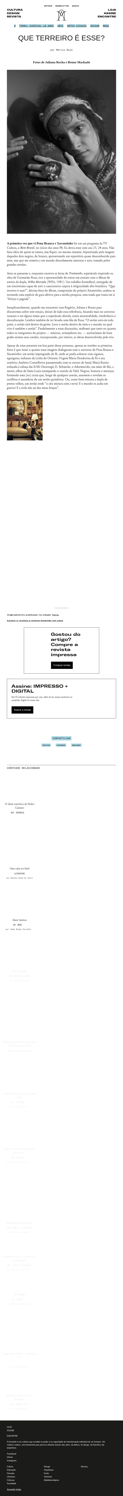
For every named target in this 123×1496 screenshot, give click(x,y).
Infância (20, 812)
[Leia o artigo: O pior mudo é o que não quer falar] (19, 1072)
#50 (8, 1265)
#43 (12, 1157)
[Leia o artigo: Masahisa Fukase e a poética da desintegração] (19, 1244)
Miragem (20, 1157)
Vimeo (10, 1457)
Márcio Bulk (64, 49)
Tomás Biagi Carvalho (20, 929)
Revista (14, 16)
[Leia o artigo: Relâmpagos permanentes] (19, 1192)
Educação (11, 1470)
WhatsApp (76, 745)
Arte (60, 25)
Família (16, 1265)
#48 (8, 1227)
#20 (10, 976)
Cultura (15, 9)
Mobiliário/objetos (51, 1480)
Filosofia (10, 1473)
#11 (12, 1102)
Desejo (17, 976)
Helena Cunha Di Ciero (22, 878)
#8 (14, 925)
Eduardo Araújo (21, 980)
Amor (19, 925)
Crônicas (11, 1480)
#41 (12, 1404)
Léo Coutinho (20, 1107)
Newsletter (62, 6)
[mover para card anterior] (113, 768)
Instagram (11, 1460)
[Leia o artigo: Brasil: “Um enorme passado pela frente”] (19, 1127)
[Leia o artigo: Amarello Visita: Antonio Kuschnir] (19, 1381)
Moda (106, 25)
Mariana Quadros (22, 1232)
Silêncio (20, 1102)
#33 (12, 812)
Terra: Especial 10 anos (36, 25)
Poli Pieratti (20, 1409)
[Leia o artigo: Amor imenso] (19, 898)
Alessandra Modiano (20, 1304)
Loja (112, 9)
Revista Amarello (20, 1270)
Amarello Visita (14, 1489)
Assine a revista (22, 710)
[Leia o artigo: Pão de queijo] (19, 949)
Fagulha (19, 1404)
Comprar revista (61, 665)
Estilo (46, 1473)
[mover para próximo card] (115, 768)
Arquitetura (48, 1470)
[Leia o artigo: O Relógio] (19, 1282)
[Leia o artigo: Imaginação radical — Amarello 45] (19, 1328)
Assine (110, 13)
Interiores (48, 1477)
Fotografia (26, 1265)
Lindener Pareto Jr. (20, 1162)
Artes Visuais (77, 25)
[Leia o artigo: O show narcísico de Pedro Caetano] (19, 786)
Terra (55, 615)
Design (13, 13)
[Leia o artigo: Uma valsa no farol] (19, 841)
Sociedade (11, 1483)
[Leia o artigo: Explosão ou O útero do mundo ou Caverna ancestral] (19, 1011)
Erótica (16, 1227)
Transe (19, 1299)
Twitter (46, 745)
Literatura (19, 873)
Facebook (61, 745)
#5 (13, 1299)
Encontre (107, 16)
